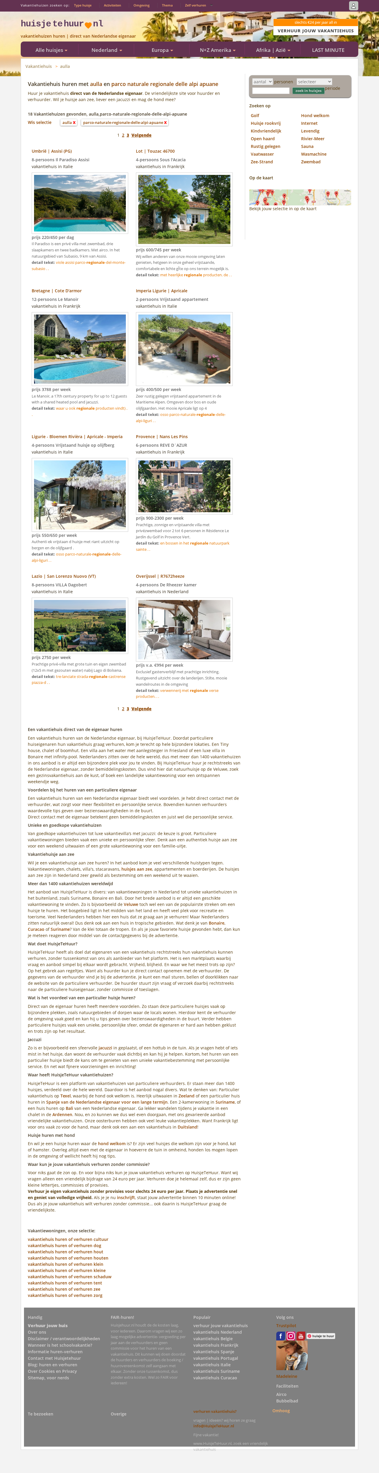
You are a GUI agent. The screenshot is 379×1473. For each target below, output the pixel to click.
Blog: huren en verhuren (52, 1364)
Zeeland (187, 1096)
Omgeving (142, 5)
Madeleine (286, 1376)
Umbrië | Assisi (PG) (52, 151)
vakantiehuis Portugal (215, 1358)
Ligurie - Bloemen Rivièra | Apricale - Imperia (77, 436)
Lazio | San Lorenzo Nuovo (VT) (64, 576)
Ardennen (62, 1114)
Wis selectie (40, 122)
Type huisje (82, 5)
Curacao (36, 929)
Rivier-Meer (313, 138)
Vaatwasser (262, 154)
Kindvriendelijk (266, 131)
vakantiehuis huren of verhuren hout (65, 1252)
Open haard (263, 138)
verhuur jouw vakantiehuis (220, 1325)
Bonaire (216, 923)
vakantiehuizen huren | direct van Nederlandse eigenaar (78, 36)
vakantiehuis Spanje (213, 1351)
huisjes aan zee (136, 869)
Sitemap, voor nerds (48, 1378)
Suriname (60, 929)
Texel (65, 1096)
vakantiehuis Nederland (217, 1332)
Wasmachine (314, 154)
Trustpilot (286, 1325)
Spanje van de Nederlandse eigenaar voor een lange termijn (107, 1102)
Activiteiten (112, 5)
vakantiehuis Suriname (216, 1371)
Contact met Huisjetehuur (54, 1358)
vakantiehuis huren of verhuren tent (65, 1283)
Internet (309, 123)
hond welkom (112, 1143)
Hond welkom (315, 115)
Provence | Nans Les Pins (162, 436)
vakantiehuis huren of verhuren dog (64, 1245)
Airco (281, 1394)
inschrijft (126, 1197)
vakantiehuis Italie (212, 1364)
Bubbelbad (287, 1401)
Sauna (307, 146)
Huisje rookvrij (266, 123)
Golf (255, 115)
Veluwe (131, 904)
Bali (69, 1108)
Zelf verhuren (195, 5)
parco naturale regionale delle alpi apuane (164, 83)
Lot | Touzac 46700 (155, 151)
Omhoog (281, 1410)
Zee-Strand (262, 162)
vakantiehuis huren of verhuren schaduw (69, 1276)
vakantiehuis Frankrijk (215, 1345)
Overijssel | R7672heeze (160, 576)
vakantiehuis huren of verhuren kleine (67, 1270)
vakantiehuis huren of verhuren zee (64, 1289)
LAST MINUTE (328, 50)
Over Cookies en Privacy (52, 1371)
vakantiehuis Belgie (213, 1338)
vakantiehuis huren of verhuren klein (65, 1264)
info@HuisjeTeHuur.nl (213, 1426)
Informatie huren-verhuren (55, 1351)
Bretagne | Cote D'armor (57, 290)
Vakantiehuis (38, 66)
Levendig (310, 131)
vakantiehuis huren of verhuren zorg (65, 1295)
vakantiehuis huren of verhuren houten (68, 1258)
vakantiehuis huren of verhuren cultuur (68, 1239)
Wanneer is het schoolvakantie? (60, 1345)
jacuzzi (105, 1048)
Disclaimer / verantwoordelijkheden (64, 1338)
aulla (65, 66)
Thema (167, 5)
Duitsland (187, 1127)
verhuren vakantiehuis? (215, 1411)
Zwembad (311, 162)
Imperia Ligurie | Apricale (161, 290)
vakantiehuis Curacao (215, 1378)
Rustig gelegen (265, 146)
